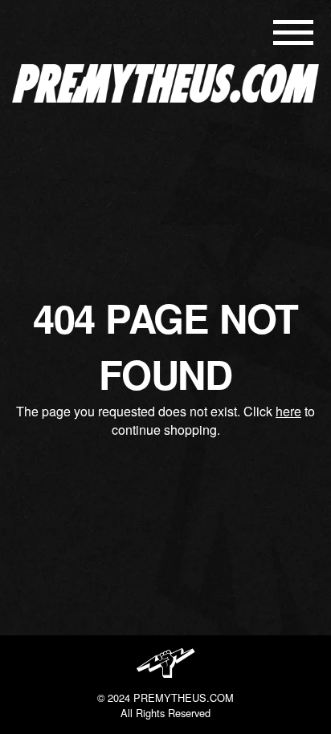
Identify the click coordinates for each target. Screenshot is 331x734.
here (288, 411)
